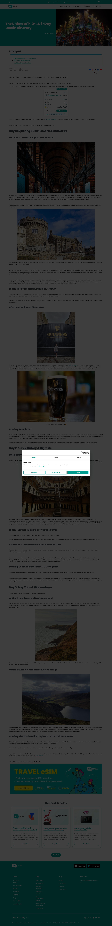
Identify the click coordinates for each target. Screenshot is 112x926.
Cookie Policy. (43, 466)
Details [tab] (56, 457)
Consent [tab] (33, 457)
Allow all (78, 472)
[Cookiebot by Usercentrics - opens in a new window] (82, 453)
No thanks (34, 472)
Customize (55, 472)
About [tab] (79, 457)
